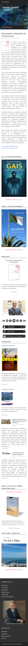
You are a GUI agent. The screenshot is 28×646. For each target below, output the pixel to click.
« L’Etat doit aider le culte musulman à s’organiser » (18, 453)
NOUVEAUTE (4, 590)
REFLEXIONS (4, 594)
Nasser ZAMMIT (11, 7)
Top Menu (6, 2)
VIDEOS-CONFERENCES (7, 597)
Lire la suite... (14, 292)
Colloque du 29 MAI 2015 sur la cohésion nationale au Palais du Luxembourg (19, 421)
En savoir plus (18, 199)
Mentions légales (5, 636)
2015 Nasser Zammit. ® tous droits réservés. (12, 644)
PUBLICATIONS (5, 592)
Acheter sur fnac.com (14, 528)
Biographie (4, 631)
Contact (3, 638)
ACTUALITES (4, 587)
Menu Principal (8, 27)
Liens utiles (4, 634)
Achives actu (4, 585)
